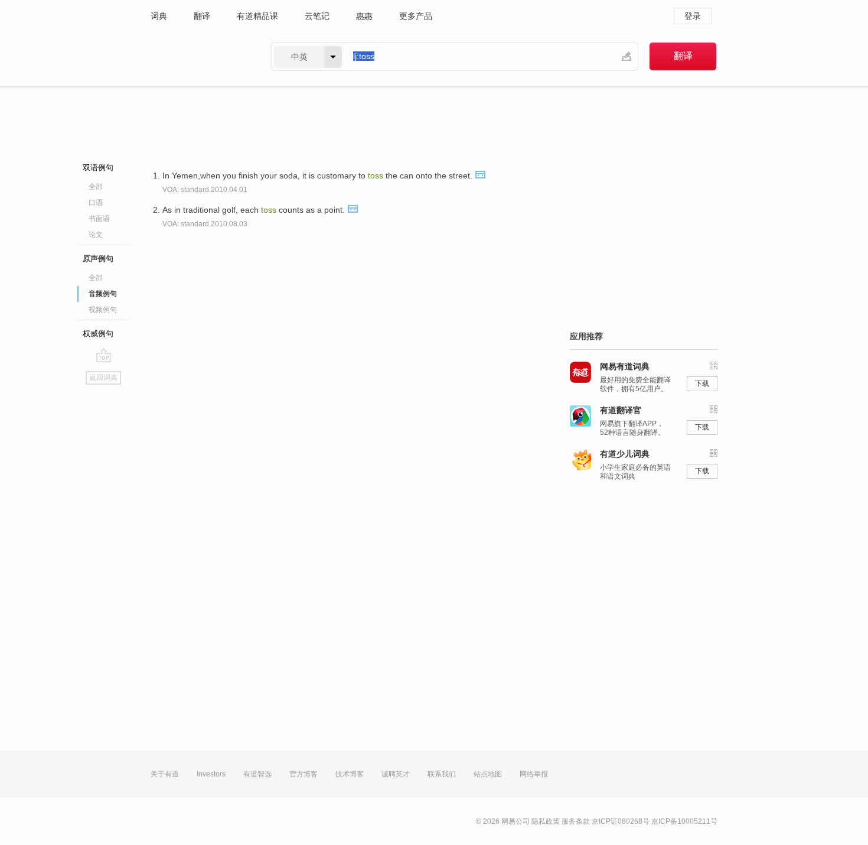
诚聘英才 (395, 774)
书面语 (99, 218)
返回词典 (103, 377)
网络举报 (534, 774)
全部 (96, 187)
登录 (692, 16)
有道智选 (257, 774)
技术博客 (349, 774)
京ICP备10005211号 (684, 821)
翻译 (202, 16)
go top (103, 355)
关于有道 (165, 774)
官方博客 (303, 774)
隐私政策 (545, 821)
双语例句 (98, 167)
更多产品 (415, 16)
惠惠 (364, 16)
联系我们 (442, 774)
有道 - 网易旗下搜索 (199, 56)
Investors (211, 774)
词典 (159, 16)
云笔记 (317, 16)
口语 (96, 203)
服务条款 (576, 821)
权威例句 (98, 333)
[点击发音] (480, 173)
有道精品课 (257, 16)
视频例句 (103, 310)
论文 (96, 234)
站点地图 (488, 774)
